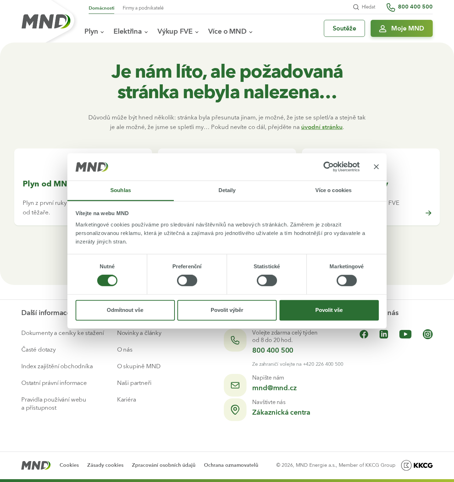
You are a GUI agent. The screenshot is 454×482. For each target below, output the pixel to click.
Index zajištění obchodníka (57, 366)
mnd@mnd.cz (274, 387)
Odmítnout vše (125, 310)
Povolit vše (329, 310)
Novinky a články (139, 332)
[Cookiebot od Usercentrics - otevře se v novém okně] (329, 167)
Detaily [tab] (227, 190)
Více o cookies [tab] (333, 190)
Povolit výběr (227, 310)
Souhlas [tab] (120, 190)
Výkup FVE (175, 31)
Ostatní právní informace (54, 382)
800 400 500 (272, 350)
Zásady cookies (105, 465)
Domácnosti (101, 8)
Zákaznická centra (281, 412)
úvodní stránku (322, 126)
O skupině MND (139, 366)
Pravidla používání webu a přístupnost (53, 403)
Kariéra (126, 399)
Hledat (368, 7)
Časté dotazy (38, 349)
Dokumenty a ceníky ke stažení (62, 332)
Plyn (91, 31)
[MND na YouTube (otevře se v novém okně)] (405, 334)
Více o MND (227, 31)
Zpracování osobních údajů (163, 465)
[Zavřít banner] (376, 166)
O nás (125, 349)
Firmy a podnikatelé (143, 8)
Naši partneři (134, 382)
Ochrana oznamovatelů (231, 465)
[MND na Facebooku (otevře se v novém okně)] (364, 334)
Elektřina (128, 31)
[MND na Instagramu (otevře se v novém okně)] (428, 334)
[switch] (187, 280)
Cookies (69, 465)
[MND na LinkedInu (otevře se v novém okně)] (384, 334)
